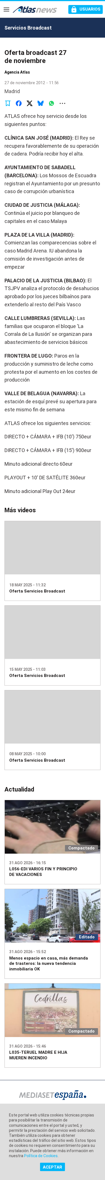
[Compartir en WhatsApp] (51, 103)
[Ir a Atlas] (35, 9)
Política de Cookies (41, 1156)
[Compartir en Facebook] (18, 103)
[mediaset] (52, 1095)
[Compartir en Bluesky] (40, 103)
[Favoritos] (7, 103)
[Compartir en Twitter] (29, 103)
